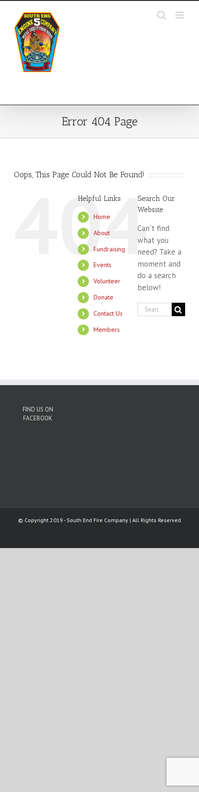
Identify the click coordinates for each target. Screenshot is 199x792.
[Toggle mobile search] (161, 15)
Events (102, 265)
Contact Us (108, 313)
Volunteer (106, 281)
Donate (103, 297)
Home (101, 216)
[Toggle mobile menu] (180, 15)
